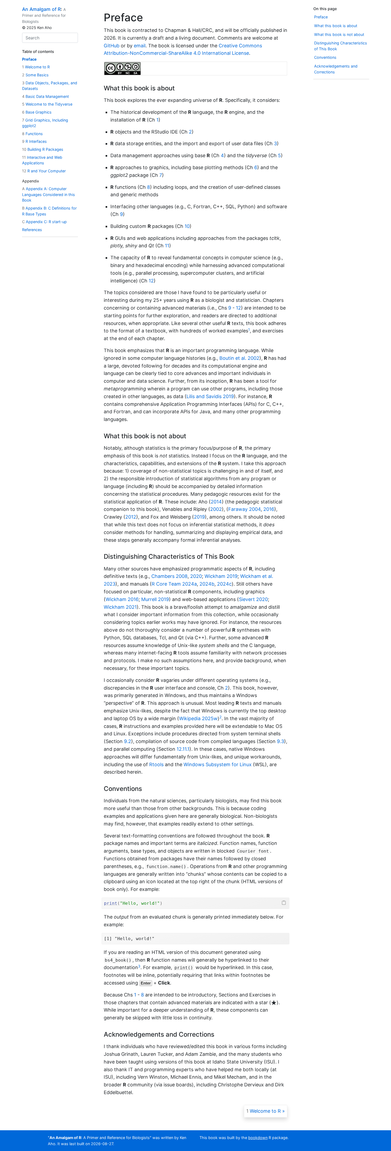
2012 (130, 517)
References (32, 229)
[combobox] (50, 38)
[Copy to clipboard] (283, 903)
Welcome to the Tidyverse (47, 104)
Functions (32, 133)
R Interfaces (34, 141)
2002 (216, 509)
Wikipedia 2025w (198, 718)
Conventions (325, 57)
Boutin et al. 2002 (239, 358)
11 (167, 245)
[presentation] (274, 1002)
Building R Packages (42, 149)
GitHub (111, 45)
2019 (199, 517)
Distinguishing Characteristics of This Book (340, 46)
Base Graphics (37, 112)
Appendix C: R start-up (44, 222)
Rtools (156, 764)
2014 (216, 501)
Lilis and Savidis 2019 (210, 396)
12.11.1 (183, 749)
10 (187, 226)
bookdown (258, 1137)
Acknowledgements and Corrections (335, 69)
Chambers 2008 (169, 576)
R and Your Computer (44, 171)
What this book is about (335, 25)
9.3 (280, 741)
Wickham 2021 (120, 607)
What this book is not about (339, 34)
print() (183, 967)
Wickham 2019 (221, 576)
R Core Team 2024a (174, 584)
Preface (29, 59)
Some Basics (35, 75)
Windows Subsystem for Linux (218, 764)
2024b (206, 584)
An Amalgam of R (41, 9)
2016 (268, 509)
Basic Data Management (45, 96)
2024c (224, 584)
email (139, 45)
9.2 (127, 741)
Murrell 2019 (155, 599)
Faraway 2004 (244, 509)
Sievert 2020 (253, 599)
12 (151, 280)
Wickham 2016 (122, 599)
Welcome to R (36, 67)
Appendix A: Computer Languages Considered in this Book (48, 195)
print (110, 903)
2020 (196, 576)
